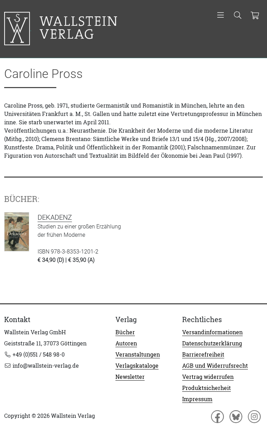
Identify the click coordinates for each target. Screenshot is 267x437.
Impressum (197, 399)
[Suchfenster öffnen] (237, 15)
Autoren (126, 343)
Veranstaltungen (137, 354)
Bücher (125, 332)
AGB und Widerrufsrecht (215, 365)
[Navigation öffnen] (220, 15)
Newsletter (130, 377)
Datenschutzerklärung (212, 343)
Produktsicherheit (206, 388)
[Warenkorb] (254, 15)
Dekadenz (55, 217)
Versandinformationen (212, 332)
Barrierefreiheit (203, 354)
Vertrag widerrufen (208, 377)
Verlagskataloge (137, 365)
